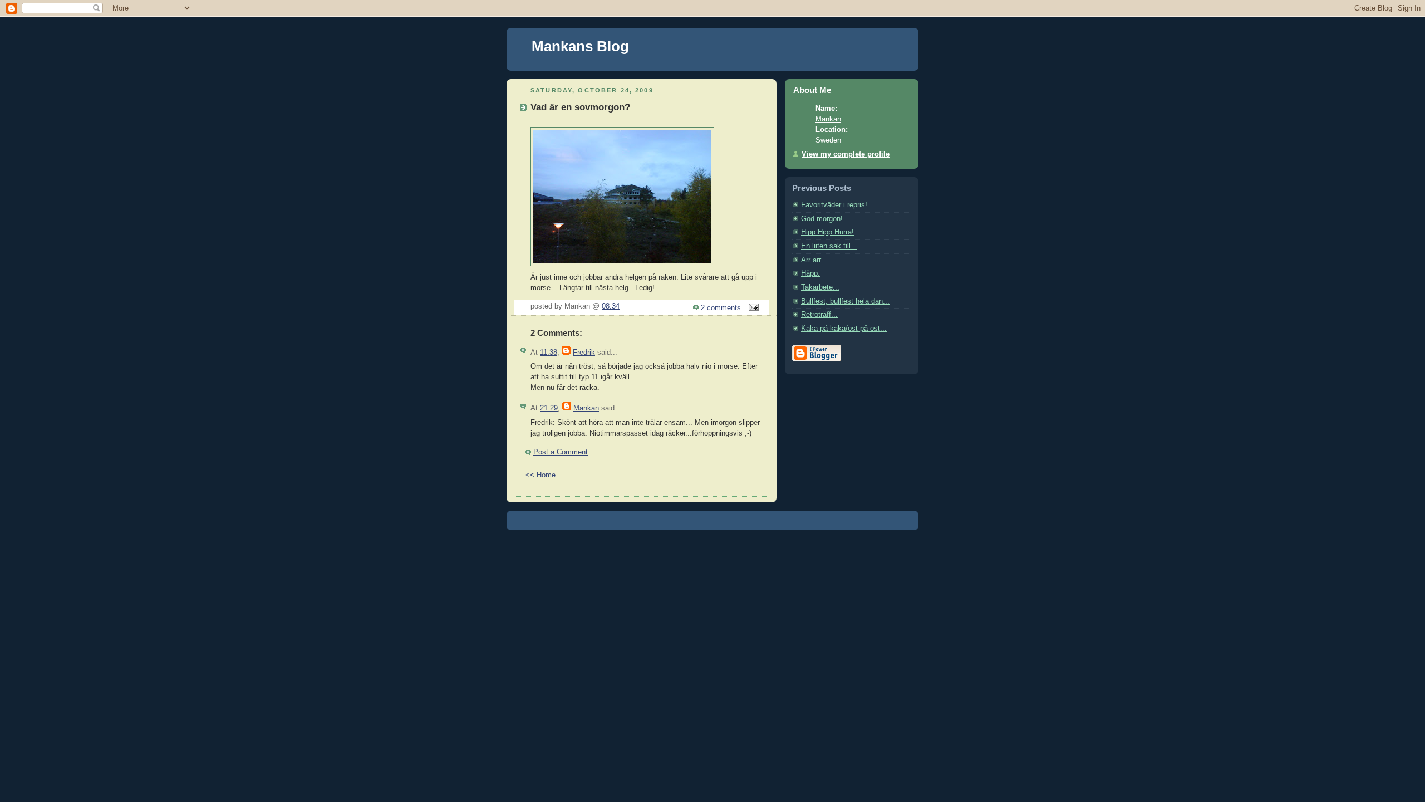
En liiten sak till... (829, 246)
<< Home (540, 475)
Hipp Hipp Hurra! (827, 232)
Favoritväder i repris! (834, 205)
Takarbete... (820, 287)
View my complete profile (846, 154)
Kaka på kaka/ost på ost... (844, 328)
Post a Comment (560, 452)
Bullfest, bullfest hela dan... (845, 301)
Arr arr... (814, 260)
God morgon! (822, 219)
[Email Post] (752, 308)
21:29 (549, 408)
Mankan (586, 408)
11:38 (548, 352)
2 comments (721, 308)
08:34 (611, 306)
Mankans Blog (580, 46)
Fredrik (584, 352)
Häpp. (810, 273)
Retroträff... (819, 315)
